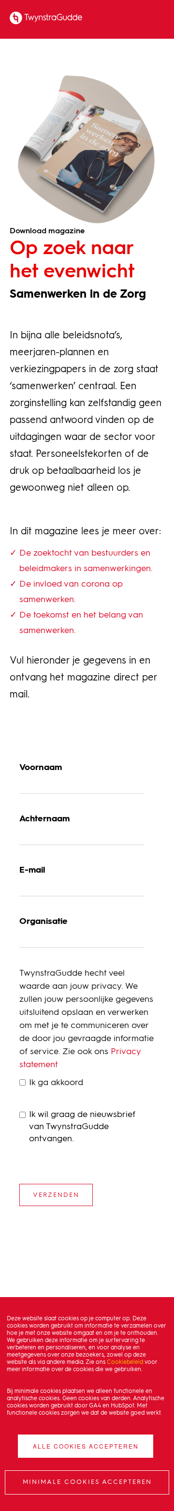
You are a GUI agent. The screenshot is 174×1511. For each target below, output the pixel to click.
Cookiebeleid (125, 1362)
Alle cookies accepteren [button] (86, 1446)
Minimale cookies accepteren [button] (87, 1482)
